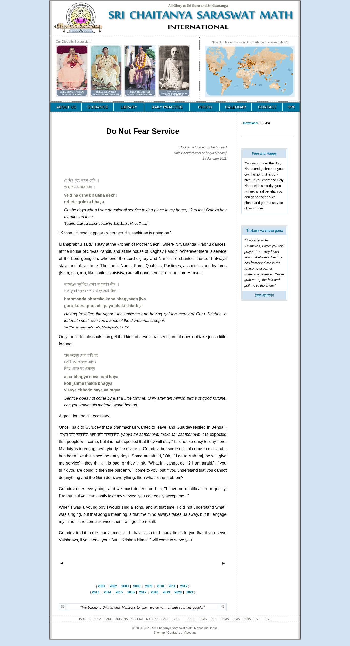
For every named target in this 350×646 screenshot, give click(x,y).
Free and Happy (264, 153)
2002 (113, 586)
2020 (178, 592)
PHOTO (205, 107)
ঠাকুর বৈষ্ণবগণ (264, 295)
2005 (136, 586)
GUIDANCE (97, 107)
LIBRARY (129, 107)
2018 (154, 592)
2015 (119, 592)
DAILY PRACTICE (167, 107)
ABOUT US (66, 107)
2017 (142, 592)
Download (250, 123)
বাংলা (291, 106)
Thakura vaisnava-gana (264, 231)
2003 (125, 586)
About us (190, 632)
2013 (95, 592)
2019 (166, 592)
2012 (183, 586)
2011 (172, 586)
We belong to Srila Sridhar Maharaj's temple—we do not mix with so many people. (142, 607)
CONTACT (267, 107)
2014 (107, 592)
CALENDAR (235, 107)
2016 (131, 592)
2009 (148, 586)
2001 (101, 586)
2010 (160, 586)
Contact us (174, 632)
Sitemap (159, 632)
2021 (189, 592)
